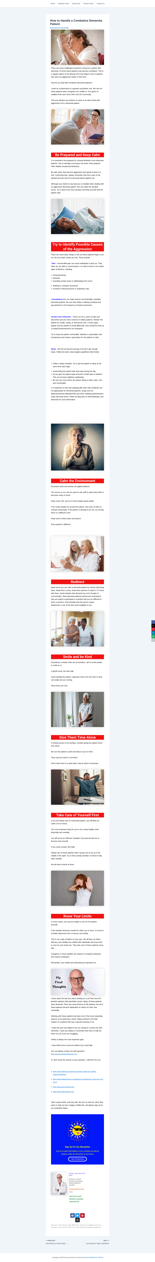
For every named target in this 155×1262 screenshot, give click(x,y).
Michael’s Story (63, 3)
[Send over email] (153, 636)
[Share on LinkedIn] (153, 633)
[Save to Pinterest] (153, 629)
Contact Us (100, 3)
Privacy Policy (88, 3)
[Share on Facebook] (153, 622)
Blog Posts (76, 3)
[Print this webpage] (153, 640)
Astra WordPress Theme (94, 1257)
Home (53, 3)
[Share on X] (153, 625)
